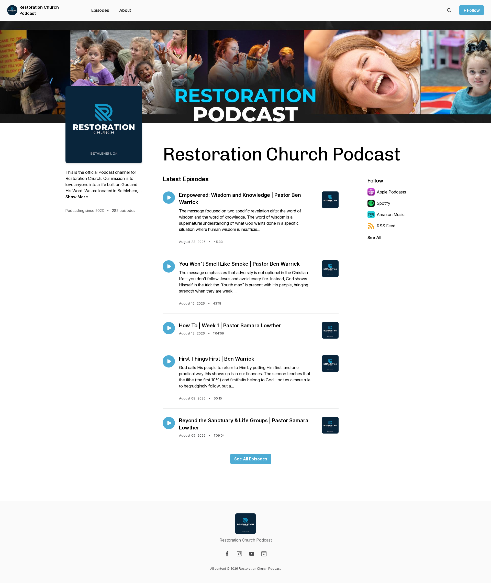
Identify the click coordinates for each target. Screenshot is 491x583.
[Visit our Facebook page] (227, 553)
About (125, 10)
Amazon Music (391, 214)
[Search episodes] (449, 10)
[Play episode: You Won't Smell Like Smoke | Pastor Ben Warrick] (169, 266)
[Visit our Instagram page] (239, 553)
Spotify (383, 203)
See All (374, 237)
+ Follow (471, 10)
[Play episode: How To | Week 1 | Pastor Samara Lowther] (169, 328)
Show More (76, 196)
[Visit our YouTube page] (251, 553)
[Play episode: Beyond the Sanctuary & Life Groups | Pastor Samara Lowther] (169, 423)
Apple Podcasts (391, 192)
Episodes (100, 10)
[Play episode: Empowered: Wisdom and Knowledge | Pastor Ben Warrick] (169, 197)
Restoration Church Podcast (39, 10)
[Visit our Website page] (263, 553)
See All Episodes (250, 458)
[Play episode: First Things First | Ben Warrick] (169, 361)
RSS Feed (386, 225)
